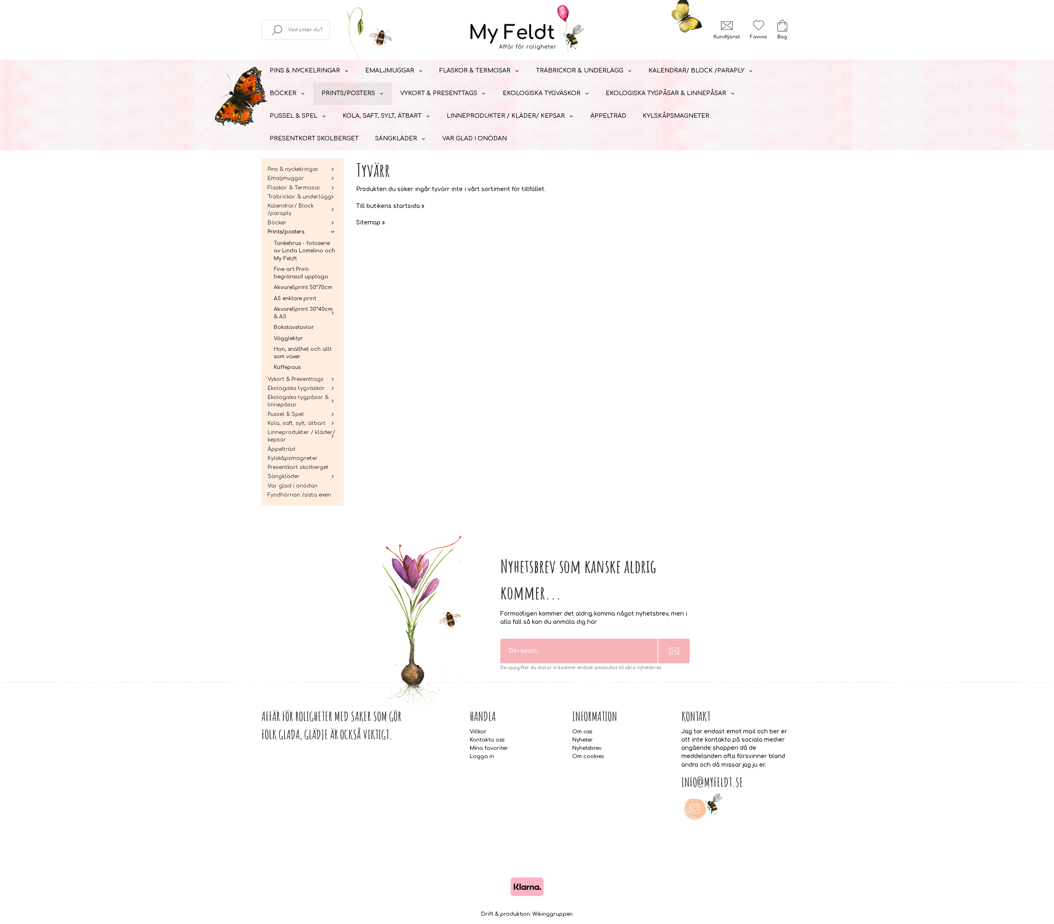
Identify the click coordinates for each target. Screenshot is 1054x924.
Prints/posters (348, 93)
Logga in (482, 756)
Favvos (758, 37)
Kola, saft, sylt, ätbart (382, 116)
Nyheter (582, 740)
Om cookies (588, 756)
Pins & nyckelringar (305, 71)
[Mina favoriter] (758, 25)
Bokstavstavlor (294, 327)
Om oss (582, 732)
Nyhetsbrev (587, 748)
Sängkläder (396, 138)
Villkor (478, 732)
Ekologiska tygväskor (542, 93)
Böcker (283, 93)
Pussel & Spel (293, 116)
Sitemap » (370, 222)
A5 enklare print (295, 298)
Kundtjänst (727, 37)
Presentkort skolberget (314, 138)
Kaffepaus (287, 367)
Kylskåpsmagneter (676, 116)
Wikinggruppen (552, 914)
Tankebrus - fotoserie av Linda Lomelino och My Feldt (304, 250)
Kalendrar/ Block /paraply (696, 71)
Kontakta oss (487, 740)
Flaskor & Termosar (475, 71)
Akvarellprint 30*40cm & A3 (303, 313)
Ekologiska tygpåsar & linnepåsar (666, 93)
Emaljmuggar (389, 71)
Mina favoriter (489, 748)
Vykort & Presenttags (438, 93)
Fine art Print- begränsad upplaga (301, 273)
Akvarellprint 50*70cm (303, 287)
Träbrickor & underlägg (579, 71)
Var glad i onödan (474, 138)
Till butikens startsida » (390, 206)
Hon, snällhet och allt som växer (302, 352)
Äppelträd (608, 116)
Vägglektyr (288, 338)
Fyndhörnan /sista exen (299, 495)
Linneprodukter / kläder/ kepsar (506, 116)
